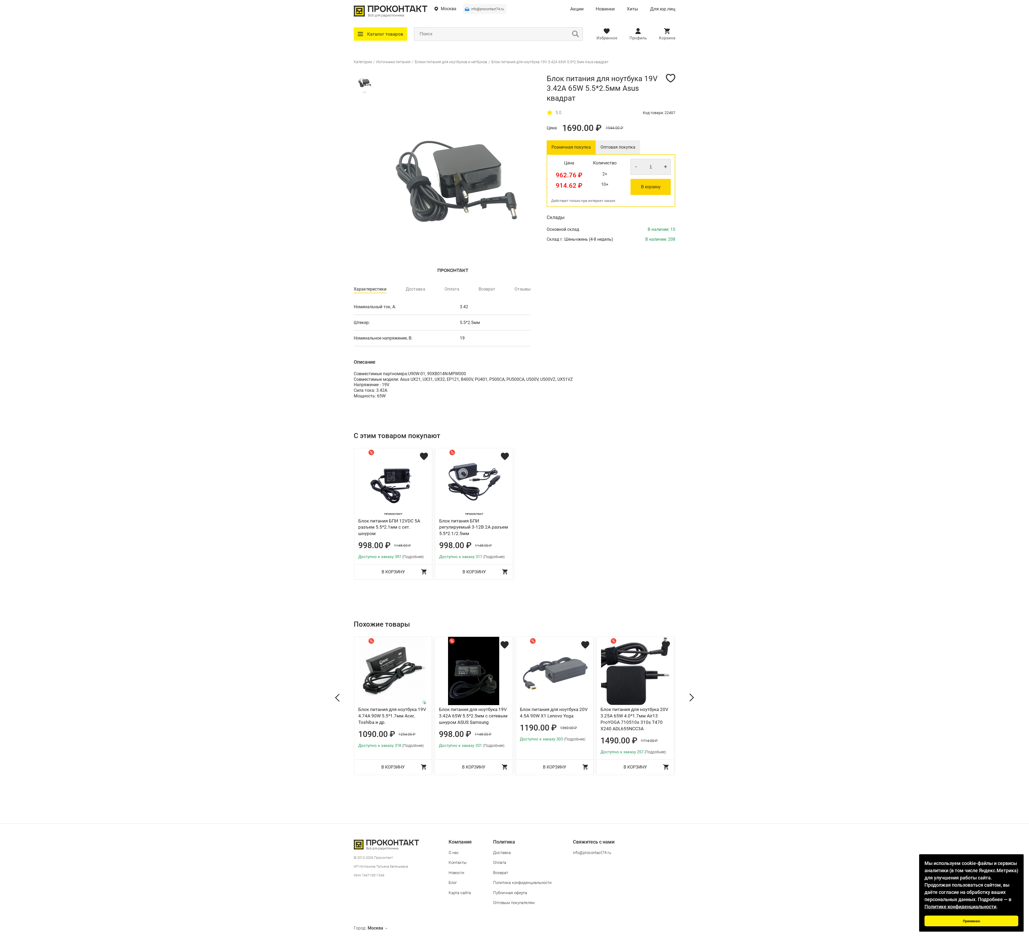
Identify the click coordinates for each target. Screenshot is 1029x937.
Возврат (500, 872)
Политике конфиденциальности (960, 906)
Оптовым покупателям (514, 902)
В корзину (651, 187)
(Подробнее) (413, 557)
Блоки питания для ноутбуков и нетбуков (451, 62)
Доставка (502, 852)
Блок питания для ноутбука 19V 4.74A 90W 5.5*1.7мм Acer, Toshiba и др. (392, 716)
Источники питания (393, 62)
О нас (454, 852)
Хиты (632, 9)
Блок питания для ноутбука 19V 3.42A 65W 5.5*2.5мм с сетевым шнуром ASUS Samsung (473, 716)
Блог (453, 882)
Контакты (458, 862)
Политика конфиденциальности (522, 882)
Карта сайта (460, 892)
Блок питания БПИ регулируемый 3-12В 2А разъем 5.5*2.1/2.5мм (473, 527)
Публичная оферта (510, 892)
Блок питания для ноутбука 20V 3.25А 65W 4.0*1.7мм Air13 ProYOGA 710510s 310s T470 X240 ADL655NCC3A (634, 719)
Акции (577, 9)
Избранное (606, 38)
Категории (363, 62)
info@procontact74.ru (487, 9)
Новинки (605, 9)
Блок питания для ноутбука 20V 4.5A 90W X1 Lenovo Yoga (554, 712)
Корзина (667, 38)
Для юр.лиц (662, 9)
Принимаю (971, 921)
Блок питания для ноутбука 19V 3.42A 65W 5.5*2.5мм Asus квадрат (550, 62)
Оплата (499, 862)
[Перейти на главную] (390, 15)
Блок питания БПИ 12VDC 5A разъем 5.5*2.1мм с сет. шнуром (389, 527)
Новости (456, 872)
